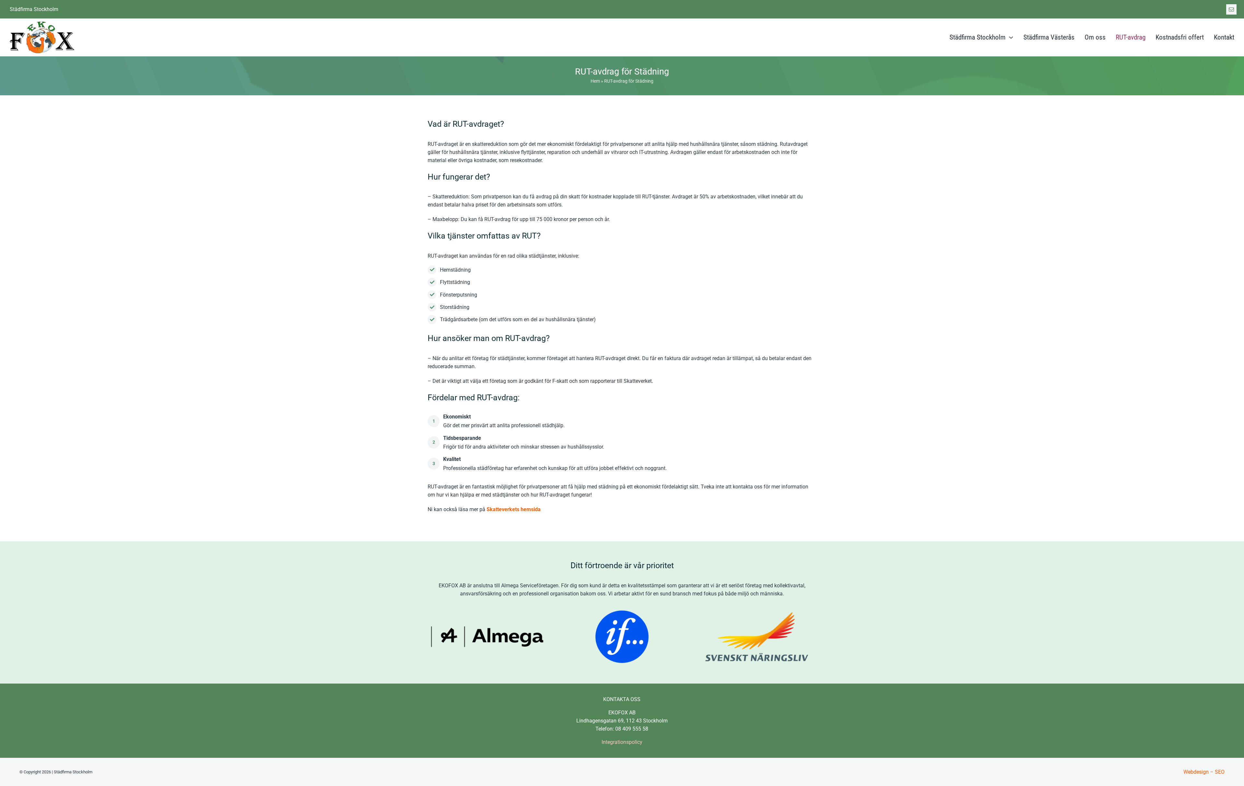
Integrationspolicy (622, 742)
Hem (595, 81)
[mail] (1231, 9)
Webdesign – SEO (1204, 772)
